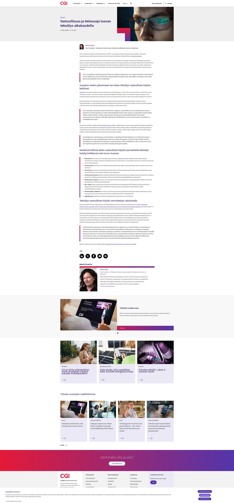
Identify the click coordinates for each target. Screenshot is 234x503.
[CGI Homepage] (63, 3)
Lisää (62, 445)
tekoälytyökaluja (136, 56)
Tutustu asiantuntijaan (107, 286)
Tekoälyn (82, 92)
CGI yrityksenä (90, 478)
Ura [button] (124, 3)
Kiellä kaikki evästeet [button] (205, 499)
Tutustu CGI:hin (114, 3)
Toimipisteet (90, 487)
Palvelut (88, 484)
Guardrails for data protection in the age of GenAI (120, 244)
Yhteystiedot (134, 487)
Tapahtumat (112, 487)
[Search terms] (131, 3)
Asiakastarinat (112, 478)
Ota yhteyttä (157, 3)
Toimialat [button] (88, 3)
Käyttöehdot (134, 484)
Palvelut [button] (77, 3)
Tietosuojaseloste (135, 481)
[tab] (116, 333)
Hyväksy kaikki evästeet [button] (204, 491)
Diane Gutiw (89, 45)
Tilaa (153, 482)
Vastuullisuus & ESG (92, 481)
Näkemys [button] (100, 3)
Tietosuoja (133, 478)
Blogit (110, 484)
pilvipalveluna (105, 125)
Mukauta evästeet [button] (205, 495)
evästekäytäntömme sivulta (13, 501)
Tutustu (129, 328)
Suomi (169, 3)
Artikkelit (111, 481)
